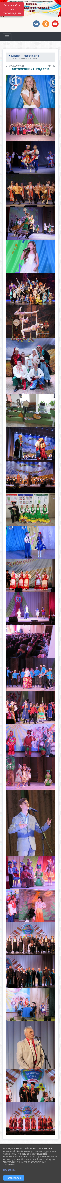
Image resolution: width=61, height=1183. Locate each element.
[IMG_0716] (30, 366)
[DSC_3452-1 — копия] (30, 321)
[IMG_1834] (30, 740)
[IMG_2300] (30, 823)
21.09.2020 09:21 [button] (15, 65)
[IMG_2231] (30, 674)
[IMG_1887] (30, 905)
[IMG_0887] (30, 410)
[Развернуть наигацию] (7, 36)
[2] (30, 91)
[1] (30, 223)
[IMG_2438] (30, 971)
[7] (30, 256)
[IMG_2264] (30, 872)
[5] (30, 124)
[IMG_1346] (30, 542)
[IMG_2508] (30, 1118)
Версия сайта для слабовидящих (11, 9)
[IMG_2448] (30, 938)
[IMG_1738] (30, 707)
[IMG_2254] (30, 773)
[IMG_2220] (30, 608)
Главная (15, 55)
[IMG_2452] (30, 1045)
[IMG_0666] (30, 575)
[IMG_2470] (30, 1085)
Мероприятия (32, 55)
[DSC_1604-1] (30, 190)
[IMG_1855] (30, 1004)
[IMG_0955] (30, 509)
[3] (30, 289)
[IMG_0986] (30, 443)
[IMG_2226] (30, 641)
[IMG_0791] (30, 476)
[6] (30, 157)
